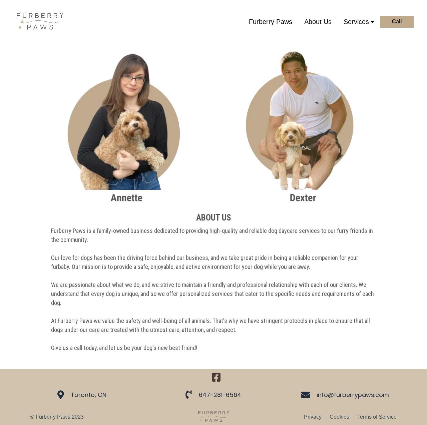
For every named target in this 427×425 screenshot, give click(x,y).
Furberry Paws (270, 21)
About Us (318, 21)
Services (356, 21)
